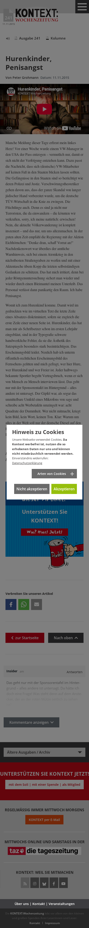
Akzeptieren (64, 488)
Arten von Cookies (51, 473)
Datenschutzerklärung (27, 463)
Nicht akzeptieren (31, 488)
